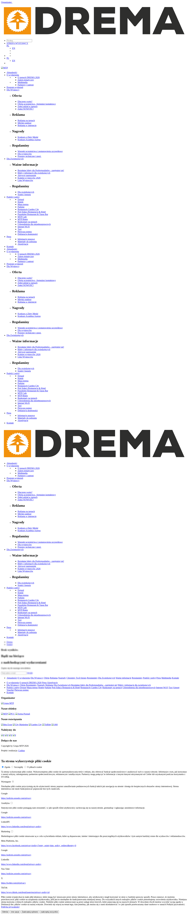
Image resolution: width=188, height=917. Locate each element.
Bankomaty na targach (27, 222)
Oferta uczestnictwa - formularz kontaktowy (37, 104)
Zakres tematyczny (26, 80)
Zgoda (7, 767)
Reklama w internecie (27, 125)
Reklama (54, 678)
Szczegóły (18, 767)
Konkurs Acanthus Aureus (29, 139)
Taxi (19, 229)
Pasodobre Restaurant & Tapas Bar (33, 214)
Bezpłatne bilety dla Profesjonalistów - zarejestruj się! (41, 170)
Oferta (46, 678)
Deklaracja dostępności (28, 234)
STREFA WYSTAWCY (17, 43)
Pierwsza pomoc (25, 231)
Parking (21, 207)
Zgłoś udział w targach (27, 106)
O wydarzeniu (13, 75)
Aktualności (12, 72)
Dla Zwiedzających (15, 159)
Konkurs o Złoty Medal (28, 137)
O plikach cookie (34, 767)
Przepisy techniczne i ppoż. (29, 156)
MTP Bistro (23, 219)
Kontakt (10, 246)
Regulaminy (92, 678)
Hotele (20, 202)
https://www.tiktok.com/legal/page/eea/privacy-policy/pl (25, 892)
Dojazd (21, 199)
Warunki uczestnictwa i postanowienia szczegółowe (40, 151)
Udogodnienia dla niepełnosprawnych (34, 224)
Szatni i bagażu (24, 194)
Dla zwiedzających (26, 192)
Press (9, 236)
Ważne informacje (123, 678)
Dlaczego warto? (25, 101)
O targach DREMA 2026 (29, 77)
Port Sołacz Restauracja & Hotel (32, 212)
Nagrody (62, 678)
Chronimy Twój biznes (76, 678)
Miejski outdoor (24, 123)
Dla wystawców (25, 154)
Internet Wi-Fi (24, 227)
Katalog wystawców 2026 (29, 178)
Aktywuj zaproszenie (27, 175)
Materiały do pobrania (27, 241)
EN (13, 48)
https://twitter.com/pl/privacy (13, 883)
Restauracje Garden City (28, 209)
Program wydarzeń (15, 87)
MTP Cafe (22, 217)
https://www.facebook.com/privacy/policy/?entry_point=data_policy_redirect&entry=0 (38, 845)
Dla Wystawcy (13, 90)
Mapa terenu (23, 204)
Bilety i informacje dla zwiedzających (34, 173)
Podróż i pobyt (13, 197)
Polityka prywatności (10, 907)
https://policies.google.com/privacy (16, 798)
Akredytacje (23, 244)
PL (8, 46)
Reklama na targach (26, 120)
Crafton (21, 750)
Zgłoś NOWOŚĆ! (26, 109)
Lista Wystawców (25, 180)
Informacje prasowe (26, 239)
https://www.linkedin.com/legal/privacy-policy (21, 826)
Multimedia (23, 82)
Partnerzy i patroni (26, 85)
